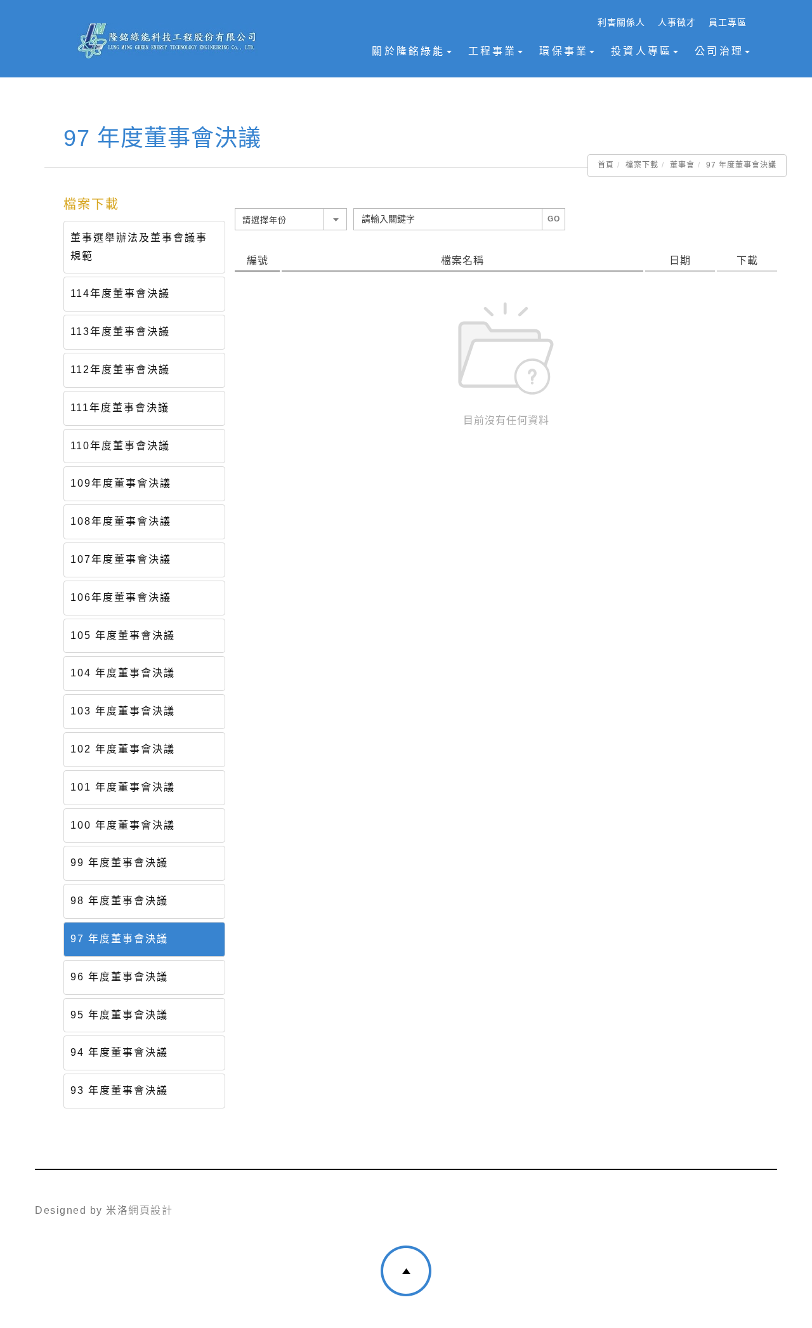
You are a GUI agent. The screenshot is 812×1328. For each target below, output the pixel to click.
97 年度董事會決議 (119, 938)
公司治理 (719, 51)
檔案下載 (641, 165)
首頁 (606, 165)
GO (553, 218)
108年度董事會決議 (120, 521)
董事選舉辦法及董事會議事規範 (138, 246)
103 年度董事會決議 (122, 711)
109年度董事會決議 (120, 483)
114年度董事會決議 (120, 293)
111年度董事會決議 (119, 407)
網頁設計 (150, 1210)
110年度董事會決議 (120, 445)
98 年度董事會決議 (119, 900)
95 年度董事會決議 (119, 1014)
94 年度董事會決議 (119, 1052)
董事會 (682, 165)
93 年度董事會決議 (119, 1090)
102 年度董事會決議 (122, 749)
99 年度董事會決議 (119, 862)
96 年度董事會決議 (119, 976)
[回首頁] (167, 40)
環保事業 (563, 51)
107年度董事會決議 (120, 559)
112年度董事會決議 (120, 369)
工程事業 (492, 51)
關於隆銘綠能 (408, 51)
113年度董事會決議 (120, 331)
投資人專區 (641, 51)
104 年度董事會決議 (122, 672)
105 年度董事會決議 (122, 635)
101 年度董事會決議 (122, 787)
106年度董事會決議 (120, 597)
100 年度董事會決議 (122, 825)
